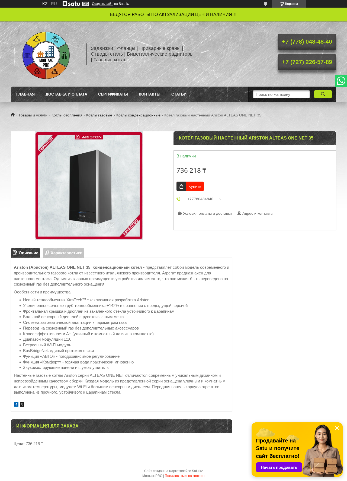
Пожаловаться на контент (185, 476)
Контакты (149, 94)
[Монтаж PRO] (46, 54)
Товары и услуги (32, 115)
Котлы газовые (99, 115)
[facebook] (16, 405)
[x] (22, 405)
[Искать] (323, 94)
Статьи (179, 94)
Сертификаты (113, 94)
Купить (194, 186)
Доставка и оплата (66, 94)
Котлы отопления (67, 115)
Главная (25, 94)
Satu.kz (197, 471)
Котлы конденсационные (138, 115)
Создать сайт (102, 4)
